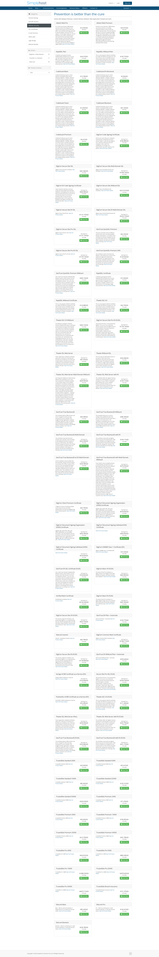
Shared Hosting (33, 18)
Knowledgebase (61, 8)
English (111, 3)
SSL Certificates (33, 29)
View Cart (127, 3)
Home (30, 8)
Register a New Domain (36, 54)
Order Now (85, 32)
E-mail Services (33, 33)
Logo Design (32, 40)
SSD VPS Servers (33, 22)
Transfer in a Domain (35, 58)
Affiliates (84, 8)
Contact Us (93, 8)
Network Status (74, 8)
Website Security (34, 25)
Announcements (48, 8)
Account (127, 8)
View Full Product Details (68, 44)
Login (118, 3)
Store (37, 8)
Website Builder (33, 44)
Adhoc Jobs (32, 37)
